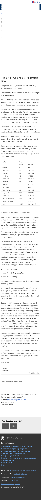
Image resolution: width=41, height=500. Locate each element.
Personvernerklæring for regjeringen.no (16, 451)
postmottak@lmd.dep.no (16, 400)
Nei (13, 426)
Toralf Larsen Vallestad (17, 477)
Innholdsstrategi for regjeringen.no (15, 449)
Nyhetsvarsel (7, 463)
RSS (4, 465)
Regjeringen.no (14, 438)
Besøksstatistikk (8, 460)
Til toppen (20, 414)
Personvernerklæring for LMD (10, 484)
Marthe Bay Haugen (20, 474)
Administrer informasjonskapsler (14, 453)
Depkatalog (14, 480)
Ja (5, 426)
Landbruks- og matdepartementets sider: (23, 470)
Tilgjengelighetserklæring (11, 456)
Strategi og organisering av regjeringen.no (17, 446)
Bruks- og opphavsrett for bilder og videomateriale (20, 458)
